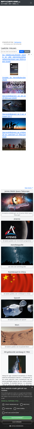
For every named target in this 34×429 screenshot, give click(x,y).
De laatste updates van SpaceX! (17, 319)
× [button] (32, 387)
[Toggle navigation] (31, 2)
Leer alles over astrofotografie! (17, 267)
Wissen (27, 51)
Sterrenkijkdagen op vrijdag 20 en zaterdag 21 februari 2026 (14, 134)
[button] (17, 401)
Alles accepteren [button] (17, 417)
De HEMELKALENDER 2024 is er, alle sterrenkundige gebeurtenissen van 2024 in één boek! (14, 58)
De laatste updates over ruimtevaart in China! (17, 294)
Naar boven (28, 188)
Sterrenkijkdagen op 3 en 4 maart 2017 (14, 115)
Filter (21, 51)
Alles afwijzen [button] (17, 422)
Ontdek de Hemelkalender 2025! (14, 78)
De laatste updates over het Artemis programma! (17, 241)
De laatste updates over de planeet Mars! (17, 347)
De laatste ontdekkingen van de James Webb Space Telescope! (17, 214)
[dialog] (17, 407)
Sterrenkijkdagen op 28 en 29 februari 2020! (14, 97)
